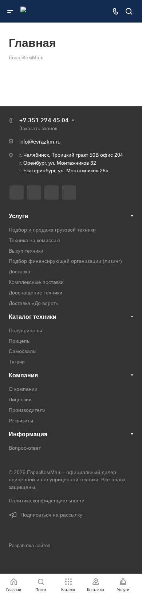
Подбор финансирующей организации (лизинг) (65, 261)
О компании (23, 389)
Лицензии (20, 399)
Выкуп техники (26, 251)
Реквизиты (21, 421)
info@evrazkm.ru (39, 142)
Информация (28, 434)
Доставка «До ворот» (34, 303)
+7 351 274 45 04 (44, 120)
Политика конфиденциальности (46, 500)
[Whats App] (69, 192)
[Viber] (51, 192)
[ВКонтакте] (16, 192)
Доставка (19, 271)
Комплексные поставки (36, 282)
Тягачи (17, 362)
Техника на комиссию (34, 240)
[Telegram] (34, 192)
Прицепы (20, 341)
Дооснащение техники (35, 293)
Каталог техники (32, 317)
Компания (23, 375)
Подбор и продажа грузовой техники (52, 230)
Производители (27, 410)
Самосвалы (22, 351)
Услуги (18, 216)
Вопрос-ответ (25, 448)
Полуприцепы (25, 330)
